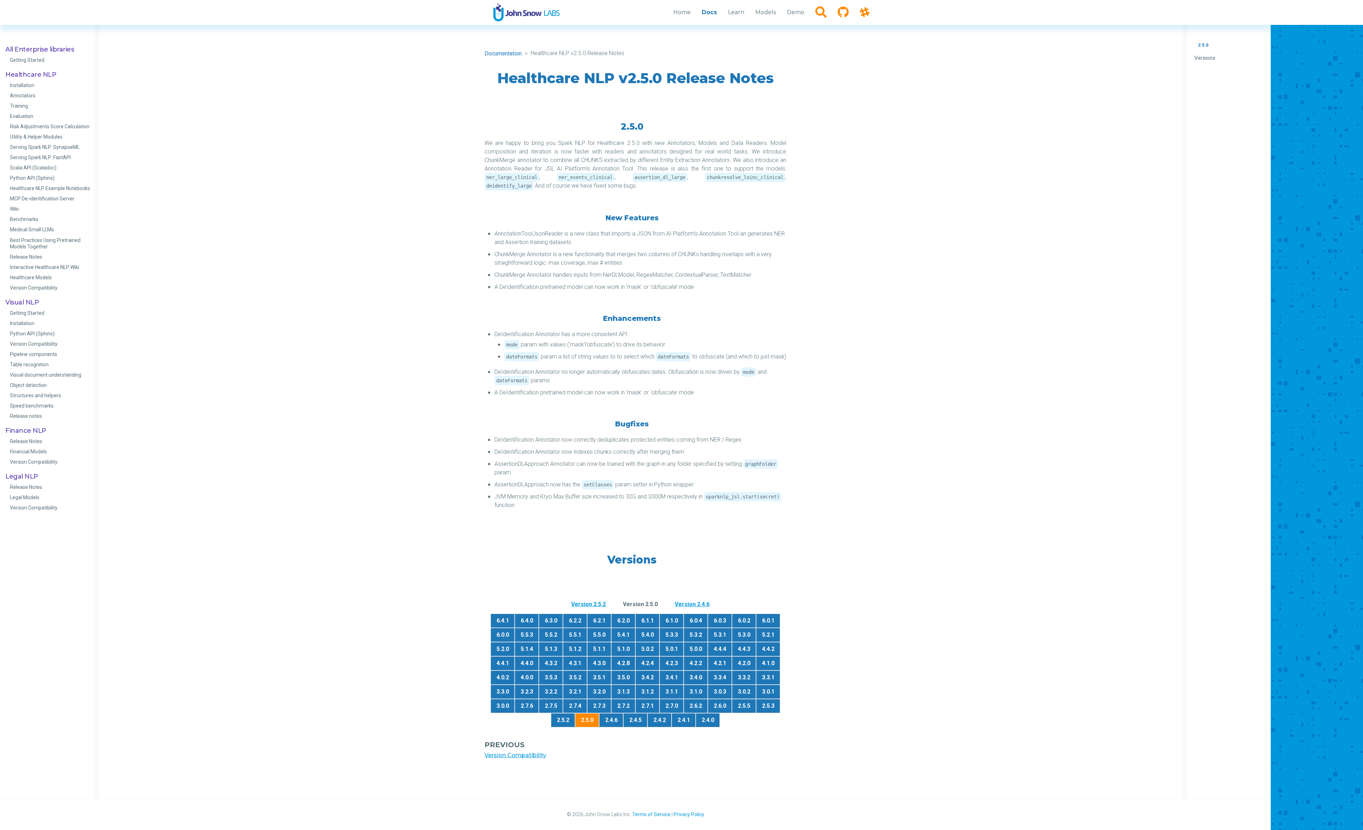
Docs (709, 12)
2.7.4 (575, 705)
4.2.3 (672, 663)
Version (588, 604)
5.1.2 (575, 649)
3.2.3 (527, 691)
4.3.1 (575, 663)
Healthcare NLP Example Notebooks (50, 188)
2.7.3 (599, 705)
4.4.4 (720, 649)
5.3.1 (720, 634)
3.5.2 (575, 677)
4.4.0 (527, 663)
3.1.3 (623, 691)
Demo (795, 12)
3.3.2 (744, 677)
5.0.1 (672, 649)
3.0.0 (503, 705)
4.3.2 (551, 663)
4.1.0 (768, 663)
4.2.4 (647, 663)
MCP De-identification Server (42, 198)
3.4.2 (647, 677)
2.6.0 (720, 705)
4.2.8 (623, 663)
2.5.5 (744, 705)
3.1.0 (696, 691)
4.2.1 (720, 663)
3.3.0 (503, 691)
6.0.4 (696, 620)
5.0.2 (647, 649)
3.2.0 (599, 691)
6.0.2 (744, 620)
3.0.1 (768, 691)
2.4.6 (611, 720)
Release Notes (26, 257)
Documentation (503, 53)
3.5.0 (623, 677)
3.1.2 (647, 691)
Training (19, 106)
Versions (1204, 58)
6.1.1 (647, 620)
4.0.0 (527, 677)
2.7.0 (672, 705)
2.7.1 (647, 705)
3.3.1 (768, 677)
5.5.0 (599, 634)
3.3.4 (720, 677)
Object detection (28, 385)
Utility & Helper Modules (36, 137)
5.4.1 (623, 634)
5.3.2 (696, 634)
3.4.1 (672, 677)
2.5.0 (1203, 45)
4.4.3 (744, 649)
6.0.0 (503, 634)
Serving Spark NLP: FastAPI (40, 157)
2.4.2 (659, 720)
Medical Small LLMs (32, 229)
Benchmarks (24, 219)
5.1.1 (599, 649)
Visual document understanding (45, 375)
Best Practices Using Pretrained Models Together (45, 243)
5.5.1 (575, 634)
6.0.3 (720, 620)
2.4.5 (635, 720)
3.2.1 (575, 691)
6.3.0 (551, 620)
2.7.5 (551, 705)
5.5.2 (551, 634)
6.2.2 (575, 620)
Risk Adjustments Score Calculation (49, 126)
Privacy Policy (689, 814)
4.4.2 (768, 649)
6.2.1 (599, 620)
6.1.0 (672, 620)
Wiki (14, 209)
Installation (22, 85)
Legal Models (24, 497)
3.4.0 (696, 677)
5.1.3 (551, 649)
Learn (736, 12)
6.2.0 (623, 620)
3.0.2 (744, 691)
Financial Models (28, 451)
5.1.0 (623, 649)
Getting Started (27, 60)
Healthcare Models (31, 277)
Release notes (26, 416)
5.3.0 (744, 634)
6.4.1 (503, 620)
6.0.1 (768, 620)
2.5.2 (563, 720)
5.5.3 (527, 634)
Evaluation (21, 116)
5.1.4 (527, 649)
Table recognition (29, 364)
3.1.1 (672, 691)
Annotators (22, 95)
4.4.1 (503, 663)
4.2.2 (696, 663)
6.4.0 (527, 620)
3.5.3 (551, 677)
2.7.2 (623, 705)
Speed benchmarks (32, 406)
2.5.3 (768, 705)
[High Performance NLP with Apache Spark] (526, 12)
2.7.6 (527, 705)
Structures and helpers (35, 395)
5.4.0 (647, 634)
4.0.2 (503, 677)
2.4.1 (684, 720)
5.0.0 (696, 649)
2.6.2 (696, 705)
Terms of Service (651, 814)
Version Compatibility (34, 288)
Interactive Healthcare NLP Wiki (44, 267)
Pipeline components (33, 354)
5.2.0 (503, 649)
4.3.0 (599, 663)
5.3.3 (672, 634)
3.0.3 (720, 691)
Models (765, 12)
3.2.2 (551, 691)
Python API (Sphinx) (32, 178)
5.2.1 (768, 634)
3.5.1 (599, 677)
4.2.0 (744, 663)
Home (682, 12)
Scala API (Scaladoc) (33, 168)
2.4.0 (708, 720)
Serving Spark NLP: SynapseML (45, 147)
